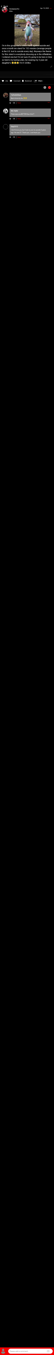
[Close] (4, 6)
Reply (19, 103)
